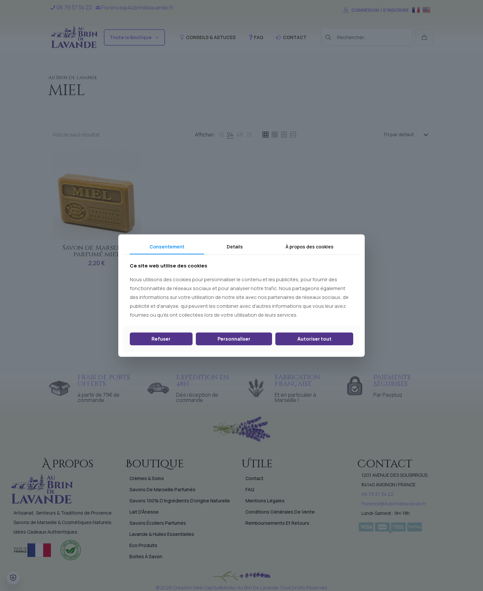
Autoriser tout (314, 339)
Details (235, 246)
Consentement (167, 246)
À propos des (310, 246)
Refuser (161, 339)
